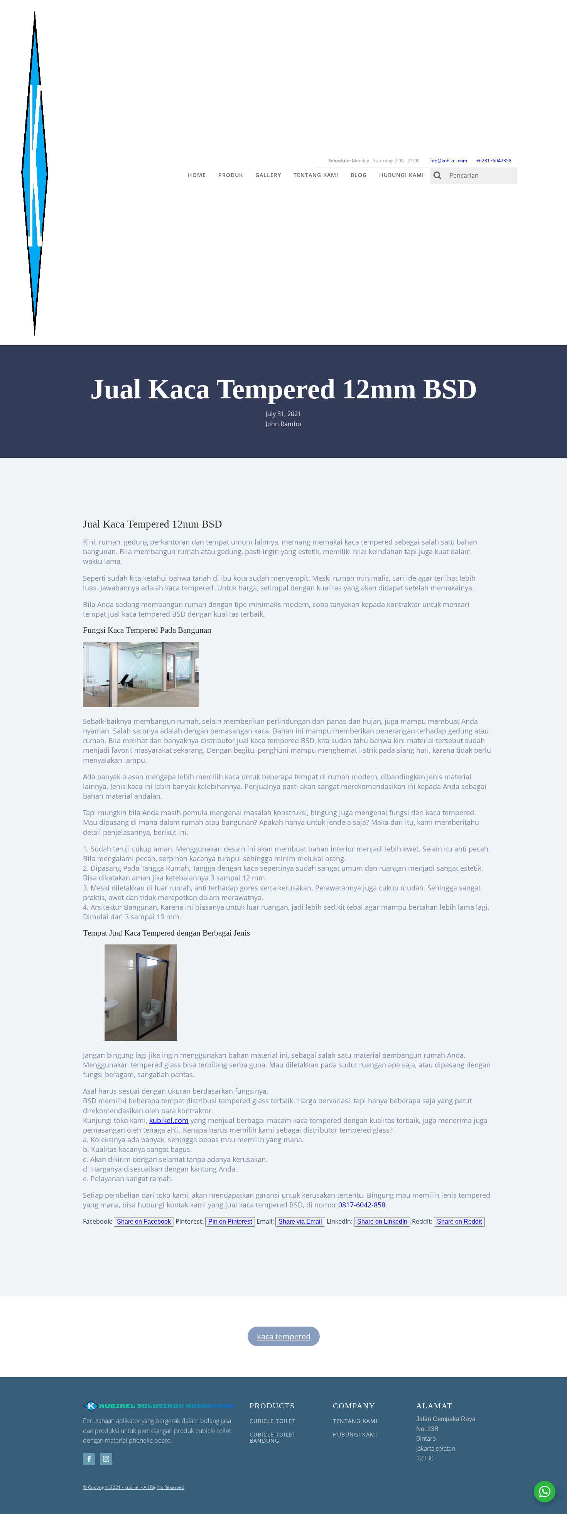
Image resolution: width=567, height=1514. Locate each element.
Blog (359, 175)
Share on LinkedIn (382, 1221)
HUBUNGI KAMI (355, 1434)
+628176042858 (493, 160)
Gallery (268, 175)
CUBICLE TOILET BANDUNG (273, 1437)
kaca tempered (283, 1336)
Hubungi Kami (401, 175)
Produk (230, 175)
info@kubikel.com (448, 160)
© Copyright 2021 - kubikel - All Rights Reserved (133, 1487)
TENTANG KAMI (355, 1421)
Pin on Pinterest (230, 1221)
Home (197, 175)
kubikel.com (169, 1120)
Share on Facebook (144, 1221)
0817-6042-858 (361, 1204)
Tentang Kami (316, 175)
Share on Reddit (459, 1221)
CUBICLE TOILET (273, 1421)
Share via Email (300, 1221)
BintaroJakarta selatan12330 (446, 1439)
